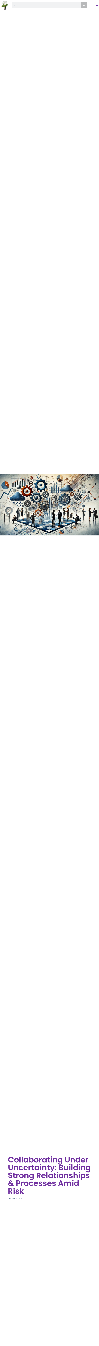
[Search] (84, 5)
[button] (97, 5)
